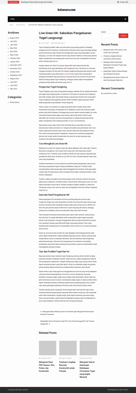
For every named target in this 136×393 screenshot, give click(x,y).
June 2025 (13, 85)
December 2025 (15, 65)
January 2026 (14, 62)
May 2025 (13, 89)
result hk (67, 74)
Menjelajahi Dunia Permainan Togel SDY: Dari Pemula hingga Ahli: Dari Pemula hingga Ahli (67, 322)
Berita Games (14, 102)
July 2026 (13, 41)
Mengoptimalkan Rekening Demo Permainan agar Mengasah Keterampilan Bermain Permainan (67, 313)
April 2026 (13, 51)
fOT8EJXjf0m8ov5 (59, 43)
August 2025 (14, 79)
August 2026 (14, 38)
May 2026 (13, 48)
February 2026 (15, 58)
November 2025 (15, 68)
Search (103, 32)
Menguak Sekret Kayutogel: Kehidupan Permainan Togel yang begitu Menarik (114, 65)
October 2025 (15, 72)
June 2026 (13, 45)
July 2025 (13, 82)
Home (12, 19)
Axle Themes (124, 390)
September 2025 (16, 75)
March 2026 (14, 55)
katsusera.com (66, 9)
